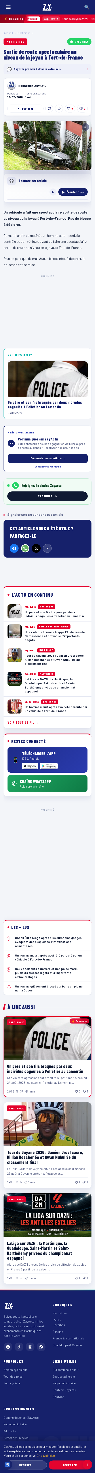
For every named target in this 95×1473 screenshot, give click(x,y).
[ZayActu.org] (47, 7)
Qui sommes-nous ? (66, 1370)
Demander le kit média (47, 466)
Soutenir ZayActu (64, 1390)
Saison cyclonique (15, 1370)
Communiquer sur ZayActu (21, 1417)
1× (53, 192)
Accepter (70, 1465)
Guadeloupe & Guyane (67, 1345)
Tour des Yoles (13, 1376)
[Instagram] (30, 1347)
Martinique (23, 33)
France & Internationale (68, 1338)
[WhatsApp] (25, 548)
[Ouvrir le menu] (8, 7)
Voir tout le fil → (23, 722)
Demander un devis (16, 1438)
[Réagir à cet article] (49, 108)
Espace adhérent (64, 1376)
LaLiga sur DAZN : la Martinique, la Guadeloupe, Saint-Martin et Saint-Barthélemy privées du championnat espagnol (39, 1251)
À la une (58, 1331)
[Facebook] (14, 548)
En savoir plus (46, 1455)
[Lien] (47, 548)
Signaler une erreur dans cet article (33, 514)
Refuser (25, 1465)
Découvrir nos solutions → (47, 458)
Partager (27, 108)
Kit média (10, 1431)
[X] (36, 548)
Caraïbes (59, 1325)
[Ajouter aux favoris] (59, 108)
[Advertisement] (47, 860)
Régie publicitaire (64, 1383)
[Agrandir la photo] (47, 145)
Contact (58, 1397)
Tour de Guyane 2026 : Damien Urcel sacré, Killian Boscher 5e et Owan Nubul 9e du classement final (45, 1157)
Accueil (8, 33)
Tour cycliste (12, 1383)
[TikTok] (19, 1347)
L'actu (57, 1320)
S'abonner (81, 41)
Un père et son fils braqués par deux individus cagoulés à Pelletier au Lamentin (45, 1069)
